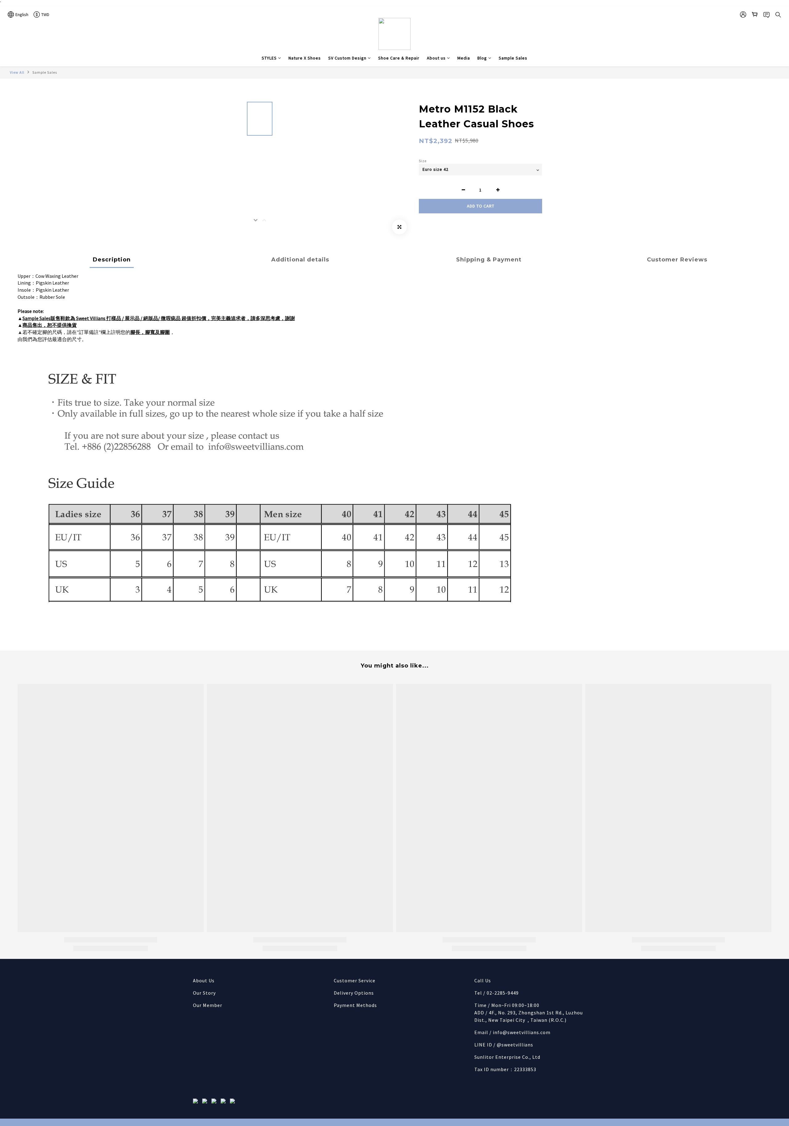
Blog (482, 58)
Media (463, 58)
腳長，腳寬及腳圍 (150, 332)
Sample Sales (513, 58)
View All (17, 72)
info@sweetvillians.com (521, 1032)
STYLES (269, 58)
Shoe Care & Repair (398, 58)
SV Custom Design (347, 58)
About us (436, 58)
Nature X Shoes (304, 58)
